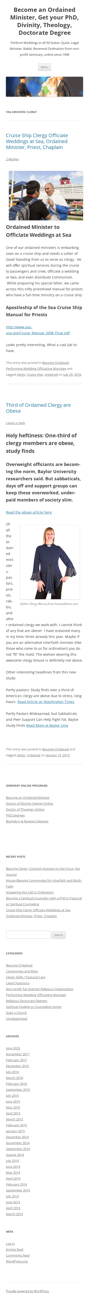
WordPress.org (17, 1261)
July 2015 (12, 1095)
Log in (10, 1243)
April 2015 (13, 1113)
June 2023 (13, 1048)
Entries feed (14, 1249)
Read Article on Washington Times (46, 701)
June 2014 (13, 1166)
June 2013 (13, 1202)
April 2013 (13, 1208)
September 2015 (18, 1089)
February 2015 (16, 1125)
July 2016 (12, 1072)
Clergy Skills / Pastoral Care (25, 977)
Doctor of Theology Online (25, 809)
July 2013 (12, 1196)
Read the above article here (29, 512)
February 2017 (16, 1060)
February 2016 (16, 1083)
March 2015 (14, 1119)
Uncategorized (16, 1018)
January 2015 (15, 1131)
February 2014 (16, 1184)
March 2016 (14, 1078)
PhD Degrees (15, 815)
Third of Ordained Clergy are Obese (38, 408)
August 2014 (15, 1154)
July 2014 (12, 1160)
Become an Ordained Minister (28, 797)
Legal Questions (17, 983)
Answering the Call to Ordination (30, 892)
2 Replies (12, 159)
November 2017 (17, 1054)
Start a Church (16, 1012)
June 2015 (13, 1101)
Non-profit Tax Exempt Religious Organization (39, 989)
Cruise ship (35, 374)
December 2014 (17, 1137)
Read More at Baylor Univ (47, 725)
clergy (21, 374)
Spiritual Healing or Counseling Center (34, 1006)
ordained (51, 374)
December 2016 (17, 1066)
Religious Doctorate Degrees (26, 1001)
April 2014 (13, 1178)
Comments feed (17, 1255)
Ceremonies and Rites (22, 971)
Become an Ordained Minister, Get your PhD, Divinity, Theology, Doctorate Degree (44, 21)
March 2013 (14, 1214)
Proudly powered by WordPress (27, 1291)
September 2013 (18, 1190)
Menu (44, 67)
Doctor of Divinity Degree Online (29, 803)
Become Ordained (55, 362)
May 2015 (13, 1107)
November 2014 (17, 1143)
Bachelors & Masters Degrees (27, 821)
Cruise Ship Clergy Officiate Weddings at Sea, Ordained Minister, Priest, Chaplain (37, 141)
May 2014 (13, 1172)
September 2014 (18, 1149)
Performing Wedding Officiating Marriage (36, 368)
